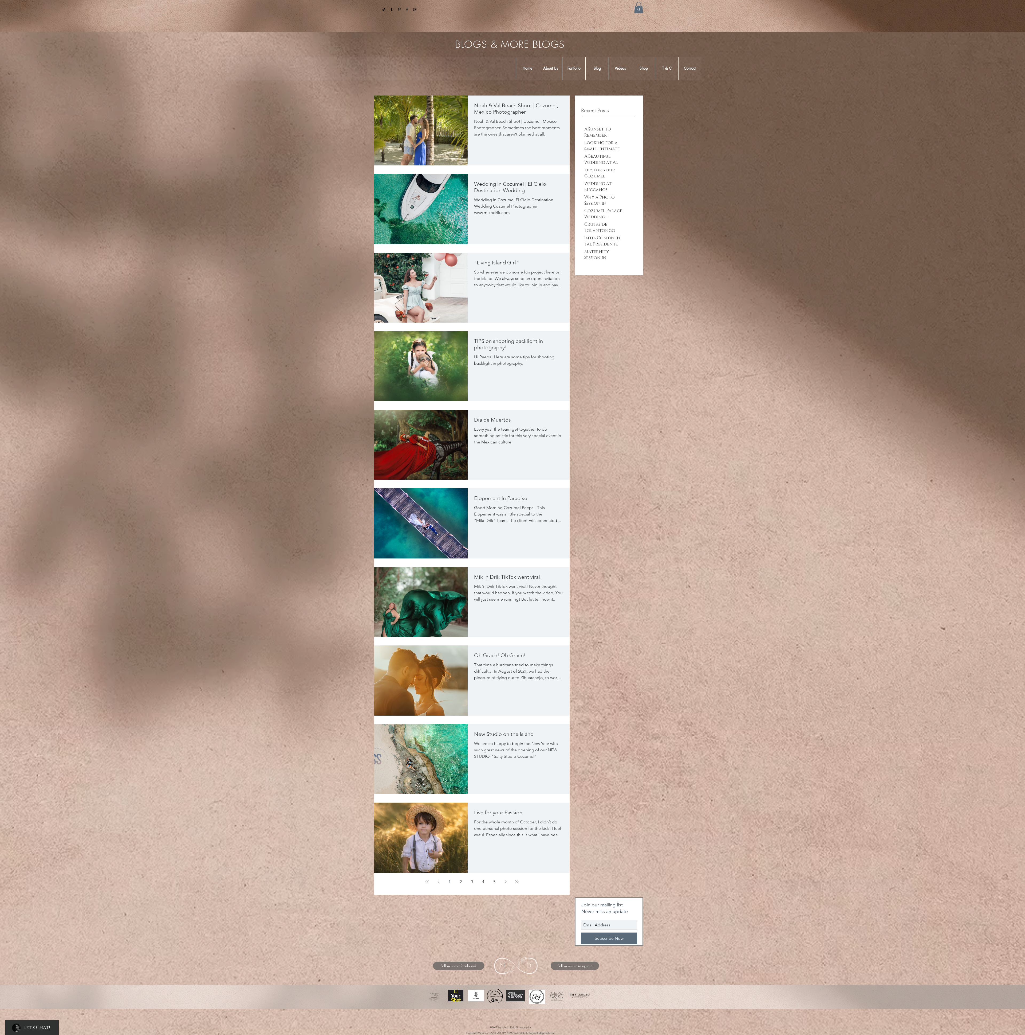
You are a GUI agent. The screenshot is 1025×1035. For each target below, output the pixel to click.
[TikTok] (384, 9)
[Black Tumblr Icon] (391, 9)
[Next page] (505, 882)
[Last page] (517, 882)
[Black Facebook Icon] (407, 9)
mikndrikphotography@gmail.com (534, 1033)
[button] (638, 7)
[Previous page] (438, 882)
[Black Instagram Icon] (415, 9)
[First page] (427, 882)
